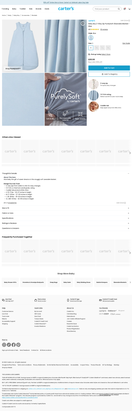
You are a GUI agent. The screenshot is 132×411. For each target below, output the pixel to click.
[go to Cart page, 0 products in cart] (129, 8)
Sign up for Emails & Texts (10, 350)
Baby (14, 9)
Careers (69, 321)
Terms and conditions (25, 365)
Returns (4, 319)
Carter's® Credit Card (41, 321)
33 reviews (104, 29)
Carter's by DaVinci (73, 326)
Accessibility (74, 365)
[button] (130, 153)
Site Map (116, 365)
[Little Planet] (121, 311)
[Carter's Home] (66, 8)
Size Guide (126, 43)
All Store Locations (45, 350)
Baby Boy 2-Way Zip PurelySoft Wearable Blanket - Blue (109, 25)
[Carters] (102, 311)
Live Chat (5, 314)
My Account (38, 311)
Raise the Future (72, 324)
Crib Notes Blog (71, 314)
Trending (5, 9)
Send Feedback (25, 350)
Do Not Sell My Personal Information (58, 365)
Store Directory (71, 331)
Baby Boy (17, 15)
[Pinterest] (18, 345)
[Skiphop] (104, 314)
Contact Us (34, 350)
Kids (30, 9)
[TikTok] (9, 345)
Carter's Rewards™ (40, 324)
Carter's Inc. (70, 311)
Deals (47, 9)
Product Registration (73, 329)
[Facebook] (14, 345)
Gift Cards (37, 314)
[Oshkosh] (112, 311)
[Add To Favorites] (83, 23)
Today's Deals (38, 319)
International (71, 316)
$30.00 (91, 59)
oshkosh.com (40, 389)
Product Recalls (96, 365)
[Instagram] (4, 345)
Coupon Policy (84, 365)
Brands (38, 9)
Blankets (34, 15)
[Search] (118, 9)
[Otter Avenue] (115, 314)
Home (4, 15)
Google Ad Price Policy (9, 365)
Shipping (5, 324)
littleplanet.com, (59, 389)
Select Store (106, 54)
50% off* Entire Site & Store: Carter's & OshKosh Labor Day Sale (66, 2)
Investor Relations (40, 326)
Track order (5, 316)
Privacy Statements (39, 365)
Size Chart (37, 316)
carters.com (32, 389)
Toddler (23, 9)
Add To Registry (110, 74)
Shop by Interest (7, 367)
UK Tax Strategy (107, 365)
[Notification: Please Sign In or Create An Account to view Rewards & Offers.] (124, 8)
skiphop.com (50, 389)
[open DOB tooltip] (129, 20)
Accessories (25, 15)
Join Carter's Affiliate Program (76, 319)
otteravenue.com (73, 389)
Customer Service (7, 311)
